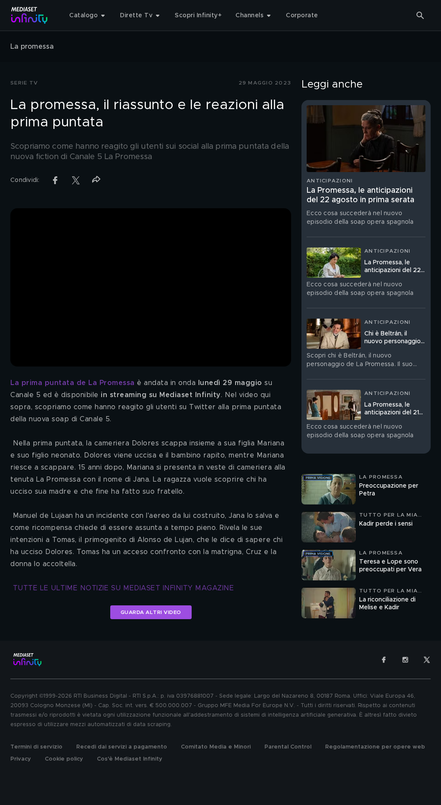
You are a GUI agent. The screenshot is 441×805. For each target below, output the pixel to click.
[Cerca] (420, 15)
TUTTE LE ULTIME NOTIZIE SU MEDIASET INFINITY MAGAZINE (123, 588)
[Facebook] (384, 660)
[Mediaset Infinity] (29, 15)
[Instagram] (405, 660)
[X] (427, 660)
